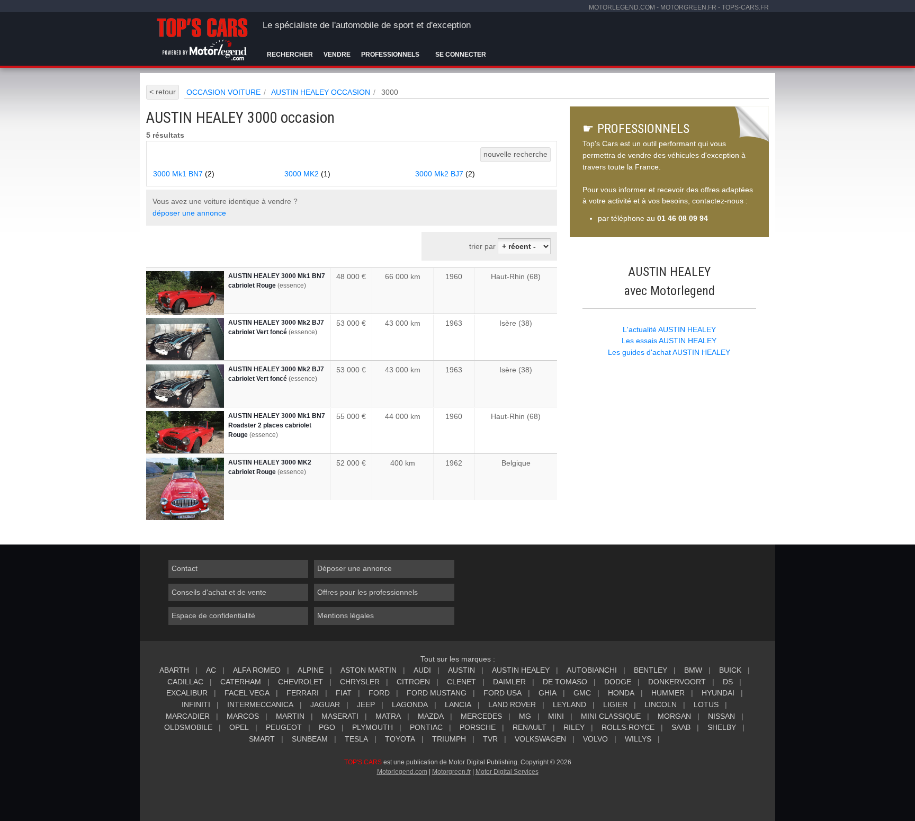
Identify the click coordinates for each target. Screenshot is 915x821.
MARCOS (243, 716)
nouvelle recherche (515, 154)
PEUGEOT (284, 727)
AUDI (422, 670)
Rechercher (290, 54)
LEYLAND (569, 704)
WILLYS (638, 739)
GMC (582, 693)
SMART (262, 739)
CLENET (461, 681)
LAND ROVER (512, 704)
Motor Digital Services (507, 771)
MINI (556, 716)
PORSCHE (478, 727)
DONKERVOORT (677, 681)
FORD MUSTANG (437, 693)
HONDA (621, 693)
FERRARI (302, 693)
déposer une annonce (189, 213)
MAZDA (431, 716)
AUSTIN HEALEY (521, 670)
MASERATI (339, 716)
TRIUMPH (449, 739)
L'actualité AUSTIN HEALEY (669, 329)
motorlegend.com (622, 7)
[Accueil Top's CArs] (204, 37)
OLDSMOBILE (188, 727)
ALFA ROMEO (257, 670)
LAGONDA (410, 704)
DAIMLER (509, 681)
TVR (490, 739)
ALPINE (311, 670)
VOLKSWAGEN (540, 739)
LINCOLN (660, 704)
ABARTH (174, 670)
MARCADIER (188, 716)
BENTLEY (650, 670)
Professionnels (390, 54)
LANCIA (458, 704)
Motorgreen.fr (451, 771)
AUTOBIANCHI (592, 670)
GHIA (548, 693)
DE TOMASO (565, 681)
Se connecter (460, 54)
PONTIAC (426, 727)
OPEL (239, 727)
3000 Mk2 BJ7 (445, 173)
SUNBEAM (310, 739)
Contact (185, 568)
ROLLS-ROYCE (628, 727)
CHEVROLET (300, 681)
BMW (693, 670)
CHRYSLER (360, 681)
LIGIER (615, 704)
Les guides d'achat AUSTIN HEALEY (669, 352)
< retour (162, 91)
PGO (327, 727)
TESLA (356, 739)
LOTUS (706, 704)
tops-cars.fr (745, 7)
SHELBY (721, 727)
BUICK (730, 670)
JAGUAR (325, 704)
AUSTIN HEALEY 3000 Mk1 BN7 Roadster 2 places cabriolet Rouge (276, 425)
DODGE (617, 681)
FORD (379, 693)
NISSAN (721, 716)
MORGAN (674, 716)
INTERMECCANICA (260, 704)
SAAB (680, 727)
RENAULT (529, 727)
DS (728, 681)
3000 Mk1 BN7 (183, 173)
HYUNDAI (718, 693)
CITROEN (413, 681)
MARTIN (290, 716)
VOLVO (595, 739)
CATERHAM (240, 681)
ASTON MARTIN (368, 670)
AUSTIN (461, 670)
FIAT (344, 693)
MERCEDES (481, 716)
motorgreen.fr (688, 7)
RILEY (574, 727)
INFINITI (196, 704)
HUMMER (668, 693)
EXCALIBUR (187, 693)
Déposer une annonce (354, 568)
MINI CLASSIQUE (611, 716)
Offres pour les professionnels (367, 592)
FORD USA (502, 693)
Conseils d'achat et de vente (219, 592)
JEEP (366, 704)
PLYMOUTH (372, 727)
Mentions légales (345, 615)
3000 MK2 (307, 173)
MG (525, 716)
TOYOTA (400, 739)
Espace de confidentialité (213, 615)
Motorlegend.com (402, 771)
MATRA (388, 716)
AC (211, 670)
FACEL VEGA (247, 693)
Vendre (337, 54)
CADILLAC (185, 681)
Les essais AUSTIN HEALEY (669, 340)
